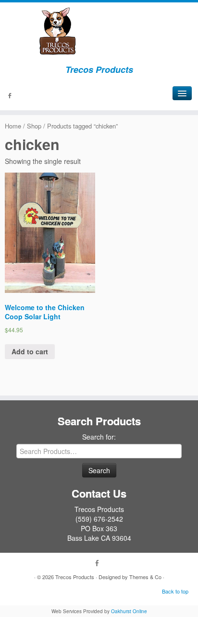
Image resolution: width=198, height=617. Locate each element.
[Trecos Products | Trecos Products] (99, 31)
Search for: (99, 437)
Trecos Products (74, 577)
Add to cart (30, 351)
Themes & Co (145, 577)
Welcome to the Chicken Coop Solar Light (45, 312)
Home (13, 125)
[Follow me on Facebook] (11, 96)
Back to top (175, 591)
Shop (34, 125)
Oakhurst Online (129, 611)
